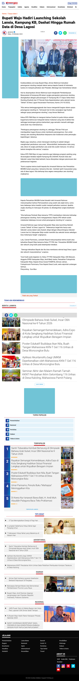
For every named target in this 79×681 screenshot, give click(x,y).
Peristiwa (13, 429)
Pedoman (72, 659)
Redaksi (59, 662)
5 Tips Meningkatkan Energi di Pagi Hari (23, 521)
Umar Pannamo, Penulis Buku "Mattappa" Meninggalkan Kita (31, 487)
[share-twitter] (60, 33)
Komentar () (72, 33)
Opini (23, 646)
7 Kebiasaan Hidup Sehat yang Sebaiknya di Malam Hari (23, 534)
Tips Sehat (43, 648)
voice (42, 32)
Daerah (42, 640)
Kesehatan (61, 7)
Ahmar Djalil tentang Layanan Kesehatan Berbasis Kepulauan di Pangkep (23, 579)
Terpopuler (11, 7)
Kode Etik (64, 659)
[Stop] (45, 32)
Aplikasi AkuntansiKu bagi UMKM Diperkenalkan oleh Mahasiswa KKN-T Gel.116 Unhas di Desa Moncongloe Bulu (49, 361)
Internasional (51, 7)
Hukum (42, 7)
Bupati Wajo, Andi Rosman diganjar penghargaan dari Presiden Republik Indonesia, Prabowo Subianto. (20, 595)
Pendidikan (63, 640)
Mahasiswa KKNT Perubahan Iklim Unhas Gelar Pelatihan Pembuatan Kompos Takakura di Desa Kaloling (39, 566)
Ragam (4, 643)
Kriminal (70, 7)
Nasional (13, 425)
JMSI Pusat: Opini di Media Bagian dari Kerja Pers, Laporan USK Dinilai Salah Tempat (25, 609)
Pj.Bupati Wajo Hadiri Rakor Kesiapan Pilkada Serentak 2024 (23, 617)
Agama (26, 7)
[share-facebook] (56, 33)
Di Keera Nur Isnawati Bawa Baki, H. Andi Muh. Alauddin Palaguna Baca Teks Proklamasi (34, 499)
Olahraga (62, 643)
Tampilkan (72, 305)
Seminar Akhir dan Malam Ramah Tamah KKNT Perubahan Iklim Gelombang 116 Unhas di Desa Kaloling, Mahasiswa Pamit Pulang (49, 374)
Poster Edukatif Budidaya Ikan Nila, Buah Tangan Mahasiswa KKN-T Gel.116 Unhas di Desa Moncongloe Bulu (47, 347)
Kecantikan (25, 651)
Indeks (20, 7)
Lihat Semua (39, 384)
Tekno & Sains (14, 438)
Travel (42, 651)
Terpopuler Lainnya (32, 509)
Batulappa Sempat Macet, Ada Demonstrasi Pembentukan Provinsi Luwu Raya (23, 587)
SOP (58, 659)
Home (4, 7)
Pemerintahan (15, 420)
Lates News (25, 640)
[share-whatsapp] (65, 33)
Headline (34, 7)
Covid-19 (43, 643)
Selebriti (5, 651)
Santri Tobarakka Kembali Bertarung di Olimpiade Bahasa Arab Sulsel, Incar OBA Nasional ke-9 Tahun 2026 (46, 320)
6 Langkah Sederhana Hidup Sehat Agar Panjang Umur (21, 527)
